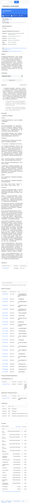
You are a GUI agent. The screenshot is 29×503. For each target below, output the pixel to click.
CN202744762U (5, 339)
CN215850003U (5, 299)
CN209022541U (5, 305)
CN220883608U (5, 369)
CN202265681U (5, 315)
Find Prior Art (15, 15)
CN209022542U (5, 346)
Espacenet (10, 51)
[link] (3, 432)
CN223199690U (5, 364)
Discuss (20, 51)
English (10, 18)
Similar (21, 15)
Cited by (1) (6, 48)
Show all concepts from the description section (11, 491)
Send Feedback (9, 501)
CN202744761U (5, 312)
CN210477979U (5, 336)
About (2, 501)
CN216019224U (5, 328)
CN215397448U (5, 333)
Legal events (11, 48)
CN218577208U (5, 321)
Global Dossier (15, 51)
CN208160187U (5, 353)
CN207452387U (5, 342)
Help (9, 502)
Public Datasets (17, 501)
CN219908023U (5, 350)
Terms (23, 501)
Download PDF (7, 15)
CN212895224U (5, 324)
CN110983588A (5, 309)
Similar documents (18, 48)
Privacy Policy (4, 502)
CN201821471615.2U (6, 384)
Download (19, 426)
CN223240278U (5, 360)
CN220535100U (5, 356)
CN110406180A (5, 268)
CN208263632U (5, 301)
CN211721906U (5, 330)
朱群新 (7, 20)
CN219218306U (5, 318)
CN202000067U (5, 294)
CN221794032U (5, 371)
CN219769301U (5, 366)
